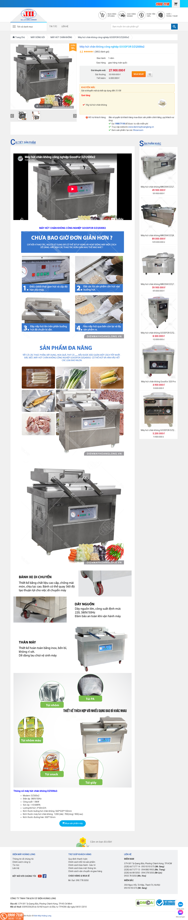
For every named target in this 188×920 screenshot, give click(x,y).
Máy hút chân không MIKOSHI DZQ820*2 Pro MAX (164, 235)
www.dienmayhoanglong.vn (141, 127)
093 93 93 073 (148, 866)
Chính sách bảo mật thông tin (82, 868)
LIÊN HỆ (65, 26)
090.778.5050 (82, 880)
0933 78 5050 (130, 876)
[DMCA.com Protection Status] (145, 902)
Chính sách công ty (21, 862)
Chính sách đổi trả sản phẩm (81, 862)
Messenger (180, 916)
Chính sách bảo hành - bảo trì (81, 865)
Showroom (138, 130)
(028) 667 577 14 (132, 866)
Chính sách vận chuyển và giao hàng (85, 871)
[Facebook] (45, 876)
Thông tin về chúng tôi (22, 859)
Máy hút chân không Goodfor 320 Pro (158, 381)
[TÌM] (174, 27)
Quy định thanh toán (77, 859)
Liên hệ (15, 868)
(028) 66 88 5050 (132, 873)
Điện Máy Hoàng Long (42, 916)
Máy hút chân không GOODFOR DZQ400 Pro (161, 333)
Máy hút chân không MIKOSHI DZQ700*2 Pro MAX (164, 187)
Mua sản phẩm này (73, 823)
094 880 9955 (147, 869)
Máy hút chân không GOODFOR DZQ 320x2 (160, 430)
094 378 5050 (147, 873)
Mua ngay (139, 74)
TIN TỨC (53, 26)
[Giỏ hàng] (176, 3)
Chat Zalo (180, 908)
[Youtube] (40, 876)
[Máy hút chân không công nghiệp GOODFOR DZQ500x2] (22, 115)
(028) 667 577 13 (132, 869)
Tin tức (15, 865)
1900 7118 (120, 123)
